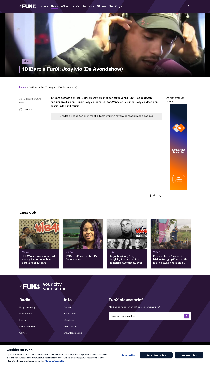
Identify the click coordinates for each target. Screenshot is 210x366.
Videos (101, 6)
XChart (65, 6)
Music (76, 6)
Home (44, 6)
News (54, 6)
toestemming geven (111, 116)
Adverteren (70, 314)
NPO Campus (71, 326)
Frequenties (25, 314)
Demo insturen (27, 326)
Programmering (27, 307)
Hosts (22, 320)
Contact (68, 307)
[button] (188, 6)
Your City (114, 6)
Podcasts (88, 6)
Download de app (73, 333)
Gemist (23, 333)
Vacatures (69, 320)
